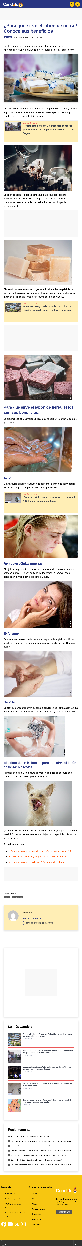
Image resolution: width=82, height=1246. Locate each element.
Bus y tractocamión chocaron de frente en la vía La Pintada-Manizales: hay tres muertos (42, 1146)
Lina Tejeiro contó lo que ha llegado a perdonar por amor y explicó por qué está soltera (41, 1141)
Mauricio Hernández (22, 37)
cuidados (7, 897)
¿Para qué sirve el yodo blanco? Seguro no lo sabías (36, 862)
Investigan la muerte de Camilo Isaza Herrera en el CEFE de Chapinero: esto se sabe (41, 1150)
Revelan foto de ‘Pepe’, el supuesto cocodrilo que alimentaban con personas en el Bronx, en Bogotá (48, 129)
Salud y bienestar (17, 897)
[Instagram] (23, 1224)
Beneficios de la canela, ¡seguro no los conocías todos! (37, 856)
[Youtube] (10, 1224)
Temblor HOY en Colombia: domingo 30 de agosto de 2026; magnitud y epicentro (39, 1155)
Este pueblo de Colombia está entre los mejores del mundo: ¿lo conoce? (36, 1160)
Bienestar (8, 37)
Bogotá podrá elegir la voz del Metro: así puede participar (31, 1136)
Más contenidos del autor (39, 923)
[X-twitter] (16, 1224)
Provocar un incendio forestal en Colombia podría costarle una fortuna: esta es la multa (41, 1165)
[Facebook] (3, 1224)
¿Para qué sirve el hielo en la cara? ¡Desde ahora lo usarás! (40, 851)
